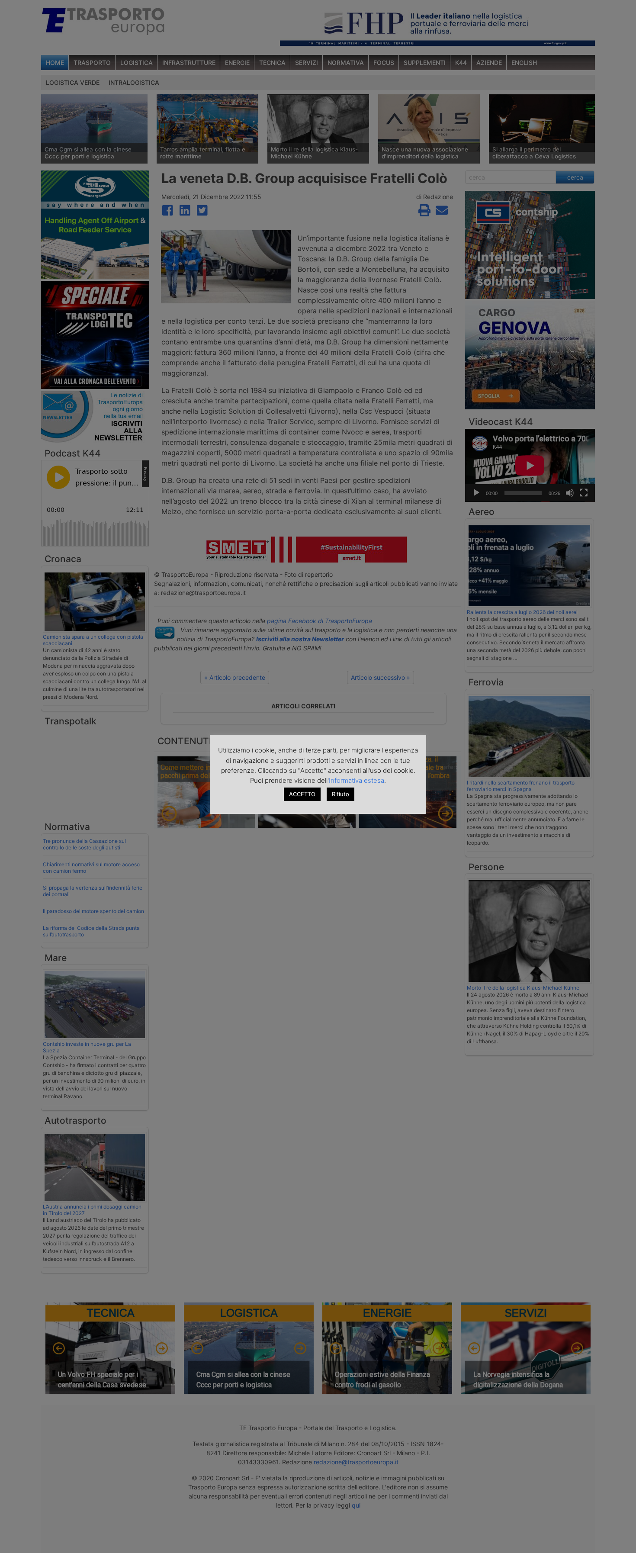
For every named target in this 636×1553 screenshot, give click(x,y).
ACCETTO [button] (302, 794)
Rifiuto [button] (340, 794)
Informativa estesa (356, 780)
